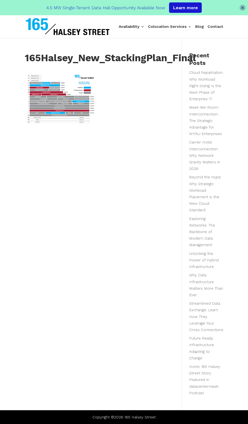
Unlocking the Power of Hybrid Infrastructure (204, 260)
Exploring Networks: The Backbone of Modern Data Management (202, 231)
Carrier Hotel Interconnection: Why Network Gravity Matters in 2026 (204, 155)
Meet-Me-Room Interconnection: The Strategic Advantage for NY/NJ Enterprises (205, 120)
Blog (199, 27)
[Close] (243, 8)
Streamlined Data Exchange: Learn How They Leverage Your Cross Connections (206, 316)
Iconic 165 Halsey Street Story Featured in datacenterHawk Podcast (204, 379)
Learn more (185, 7)
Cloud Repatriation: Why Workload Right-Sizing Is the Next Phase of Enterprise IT (206, 85)
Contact (215, 27)
